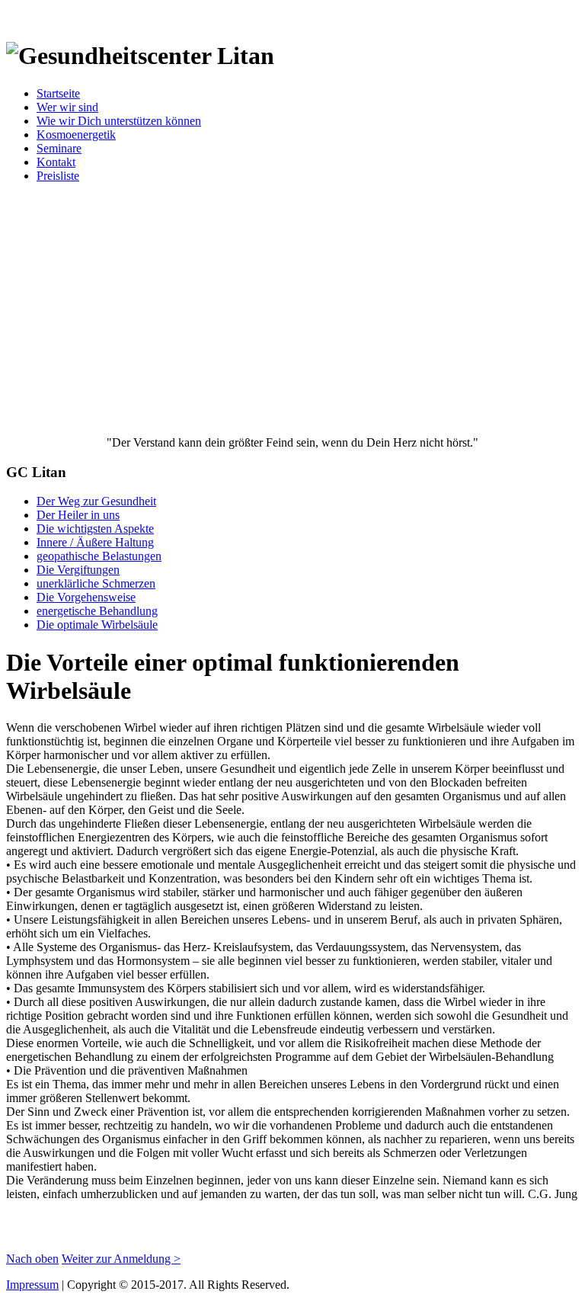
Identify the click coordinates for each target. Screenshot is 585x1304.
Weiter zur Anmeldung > (121, 1258)
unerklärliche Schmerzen (96, 583)
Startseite (58, 93)
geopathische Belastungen (99, 555)
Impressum (32, 1284)
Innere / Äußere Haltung (95, 542)
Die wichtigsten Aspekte (95, 528)
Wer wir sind (67, 107)
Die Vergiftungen (78, 569)
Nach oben (32, 1258)
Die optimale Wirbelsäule (97, 624)
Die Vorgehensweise (86, 597)
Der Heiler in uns (78, 514)
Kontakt (56, 161)
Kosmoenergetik (76, 134)
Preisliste (58, 175)
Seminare (59, 148)
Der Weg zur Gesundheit (96, 501)
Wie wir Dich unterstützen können (119, 120)
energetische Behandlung (97, 610)
